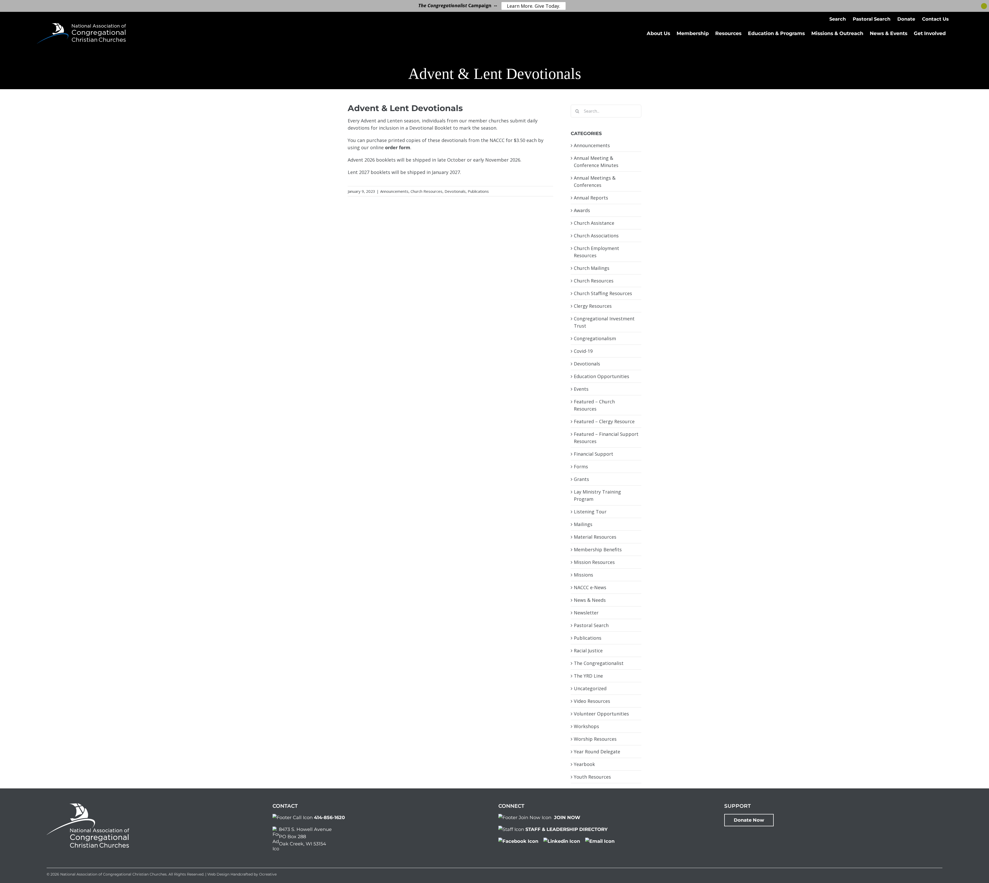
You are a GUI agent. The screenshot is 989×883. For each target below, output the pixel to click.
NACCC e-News (590, 587)
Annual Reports (591, 198)
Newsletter (586, 613)
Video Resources (592, 701)
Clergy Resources (593, 306)
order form (397, 147)
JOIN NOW (567, 817)
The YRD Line (588, 676)
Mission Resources (594, 562)
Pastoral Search (591, 625)
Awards (582, 210)
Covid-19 (583, 351)
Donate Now (749, 820)
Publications (478, 191)
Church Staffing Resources (603, 293)
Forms (581, 466)
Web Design (218, 874)
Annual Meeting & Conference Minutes (596, 161)
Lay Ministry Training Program (597, 495)
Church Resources (426, 191)
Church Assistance (594, 223)
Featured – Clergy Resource (604, 421)
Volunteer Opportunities (601, 714)
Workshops (586, 726)
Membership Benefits (598, 549)
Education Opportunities (601, 376)
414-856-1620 (329, 817)
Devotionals (455, 191)
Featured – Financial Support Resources (606, 437)
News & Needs (590, 600)
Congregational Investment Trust (604, 322)
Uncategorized (590, 688)
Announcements (394, 191)
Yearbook (584, 764)
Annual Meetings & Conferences (595, 181)
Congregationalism (595, 338)
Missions (583, 575)
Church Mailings (591, 268)
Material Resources (595, 537)
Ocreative (268, 874)
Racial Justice (588, 650)
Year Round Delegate (597, 751)
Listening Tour (590, 512)
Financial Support (593, 454)
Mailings (583, 524)
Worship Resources (595, 739)
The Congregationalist (599, 663)
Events (581, 389)
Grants (581, 479)
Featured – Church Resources (594, 405)
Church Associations (596, 235)
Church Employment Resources (596, 252)
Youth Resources (592, 777)
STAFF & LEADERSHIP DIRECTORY (566, 829)
